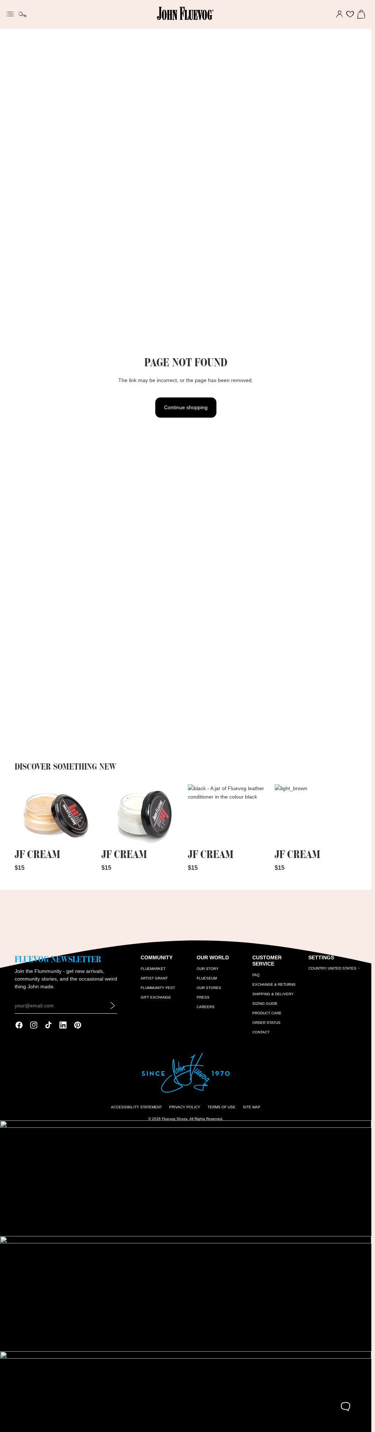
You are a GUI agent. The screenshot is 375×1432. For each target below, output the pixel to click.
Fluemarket (153, 969)
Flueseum (207, 978)
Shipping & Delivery (273, 994)
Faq (256, 975)
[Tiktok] (48, 1025)
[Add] (85, 835)
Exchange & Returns (274, 984)
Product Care (267, 1013)
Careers (206, 1007)
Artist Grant (154, 978)
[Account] (339, 14)
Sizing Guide (265, 1004)
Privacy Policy (184, 1107)
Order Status (266, 1023)
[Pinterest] (77, 1025)
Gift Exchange (156, 997)
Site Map (251, 1107)
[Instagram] (33, 1025)
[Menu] (10, 13)
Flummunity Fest (158, 988)
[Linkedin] (63, 1025)
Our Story (208, 969)
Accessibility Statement (136, 1107)
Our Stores (209, 988)
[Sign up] (112, 1005)
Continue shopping (186, 407)
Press (203, 997)
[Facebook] (19, 1025)
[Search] (22, 14)
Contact (261, 1032)
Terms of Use (221, 1107)
